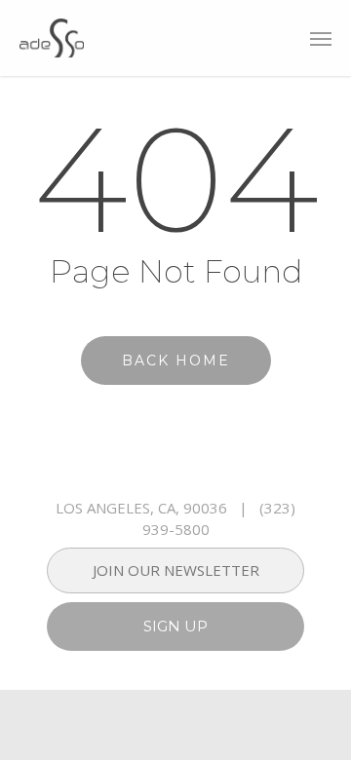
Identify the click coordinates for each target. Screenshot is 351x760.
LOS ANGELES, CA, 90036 (141, 507)
